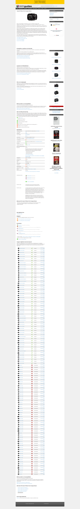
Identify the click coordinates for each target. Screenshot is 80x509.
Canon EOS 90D (22, 359)
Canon (26, 133)
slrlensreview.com (20, 230)
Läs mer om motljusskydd (20, 89)
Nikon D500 (21, 418)
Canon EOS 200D (22, 285)
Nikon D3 (21, 383)
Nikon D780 (21, 457)
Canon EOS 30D (22, 295)
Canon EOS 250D (22, 291)
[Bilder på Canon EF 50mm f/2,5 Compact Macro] (32, 20)
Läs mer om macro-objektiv (20, 40)
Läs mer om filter (19, 88)
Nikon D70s (21, 447)
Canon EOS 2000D (22, 283)
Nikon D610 (21, 439)
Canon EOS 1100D (22, 254)
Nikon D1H (21, 369)
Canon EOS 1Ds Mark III (23, 281)
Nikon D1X (21, 371)
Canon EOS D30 (22, 361)
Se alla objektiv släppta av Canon (21, 37)
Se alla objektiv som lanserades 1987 (22, 38)
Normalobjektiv (27, 134)
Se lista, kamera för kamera (29, 154)
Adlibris (57, 128)
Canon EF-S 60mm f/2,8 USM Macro (23, 487)
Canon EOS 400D (22, 301)
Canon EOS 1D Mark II (23, 262)
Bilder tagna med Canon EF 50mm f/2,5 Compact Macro (24, 109)
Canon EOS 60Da (22, 330)
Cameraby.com (52, 13)
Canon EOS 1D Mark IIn (23, 266)
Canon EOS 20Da (22, 289)
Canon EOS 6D (22, 334)
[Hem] (24, 7)
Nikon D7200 (21, 451)
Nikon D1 (21, 365)
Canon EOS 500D (22, 307)
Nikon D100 (21, 367)
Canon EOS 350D (22, 297)
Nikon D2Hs (21, 377)
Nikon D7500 (21, 455)
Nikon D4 (21, 406)
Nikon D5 (21, 414)
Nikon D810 (21, 465)
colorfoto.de (20, 226)
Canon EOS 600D (22, 326)
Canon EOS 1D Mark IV (23, 268)
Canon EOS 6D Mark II (23, 336)
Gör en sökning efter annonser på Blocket (24, 220)
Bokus (59, 128)
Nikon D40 (21, 408)
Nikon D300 (21, 385)
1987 (26, 132)
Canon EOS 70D (22, 340)
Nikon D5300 (21, 426)
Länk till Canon (29, 175)
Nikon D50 (21, 416)
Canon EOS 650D (22, 332)
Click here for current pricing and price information (32, 171)
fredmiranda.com (20, 228)
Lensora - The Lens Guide (53, 6)
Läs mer (29, 164)
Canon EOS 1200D (22, 256)
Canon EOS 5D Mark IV (23, 320)
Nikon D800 (21, 461)
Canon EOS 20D (22, 287)
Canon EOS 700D (22, 338)
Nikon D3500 (21, 400)
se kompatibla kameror (31, 138)
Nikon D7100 (21, 449)
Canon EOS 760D (22, 344)
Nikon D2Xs (21, 381)
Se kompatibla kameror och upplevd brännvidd (23, 55)
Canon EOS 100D (22, 250)
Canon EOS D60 (22, 363)
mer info (21, 117)
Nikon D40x (21, 410)
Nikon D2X (21, 379)
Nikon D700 (21, 443)
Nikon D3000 (21, 387)
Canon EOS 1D (22, 260)
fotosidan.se (20, 225)
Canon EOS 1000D (22, 248)
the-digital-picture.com (21, 233)
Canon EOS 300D (22, 293)
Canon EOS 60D (22, 328)
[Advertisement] (32, 44)
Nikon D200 (21, 373)
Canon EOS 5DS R (22, 324)
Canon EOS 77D (22, 346)
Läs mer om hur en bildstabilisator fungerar (23, 74)
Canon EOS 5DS (22, 322)
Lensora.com (51, 15)
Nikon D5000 (21, 420)
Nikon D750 (21, 453)
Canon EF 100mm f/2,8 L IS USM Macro (23, 488)
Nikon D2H (21, 375)
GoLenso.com (51, 14)
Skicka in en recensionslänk (22, 239)
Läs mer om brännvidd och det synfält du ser (23, 56)
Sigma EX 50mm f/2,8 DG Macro (22, 491)
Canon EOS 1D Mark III (23, 264)
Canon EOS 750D (22, 342)
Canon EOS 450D (22, 305)
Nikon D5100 (21, 422)
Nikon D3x (21, 404)
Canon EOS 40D (22, 303)
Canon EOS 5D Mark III (23, 318)
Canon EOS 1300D (22, 258)
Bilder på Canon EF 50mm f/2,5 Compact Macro (23, 108)
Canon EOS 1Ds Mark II (23, 279)
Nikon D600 (21, 437)
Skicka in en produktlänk (30, 181)
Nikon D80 (21, 459)
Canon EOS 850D (22, 357)
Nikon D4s (21, 412)
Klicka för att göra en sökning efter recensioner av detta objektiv (31, 236)
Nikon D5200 (21, 424)
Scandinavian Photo (19, 213)
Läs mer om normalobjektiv (20, 39)
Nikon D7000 (21, 445)
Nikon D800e (21, 463)
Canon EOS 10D (22, 252)
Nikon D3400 (21, 398)
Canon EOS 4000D (22, 299)
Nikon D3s (21, 402)
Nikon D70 (21, 441)
